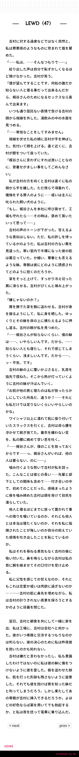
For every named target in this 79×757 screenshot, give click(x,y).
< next (14, 725)
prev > (64, 725)
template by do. (66, 754)
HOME (8, 746)
